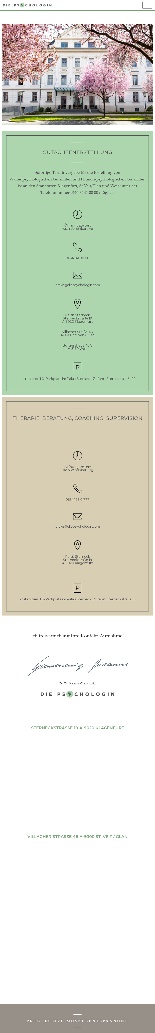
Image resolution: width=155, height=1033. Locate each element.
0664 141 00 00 (77, 258)
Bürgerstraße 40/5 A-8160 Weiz (77, 347)
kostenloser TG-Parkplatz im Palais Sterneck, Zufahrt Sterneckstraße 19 (78, 379)
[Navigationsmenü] (147, 5)
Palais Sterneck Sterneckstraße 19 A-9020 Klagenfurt (77, 318)
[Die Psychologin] (27, 5)
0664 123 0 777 (77, 500)
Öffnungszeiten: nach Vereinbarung (77, 227)
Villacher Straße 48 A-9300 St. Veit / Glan (77, 333)
